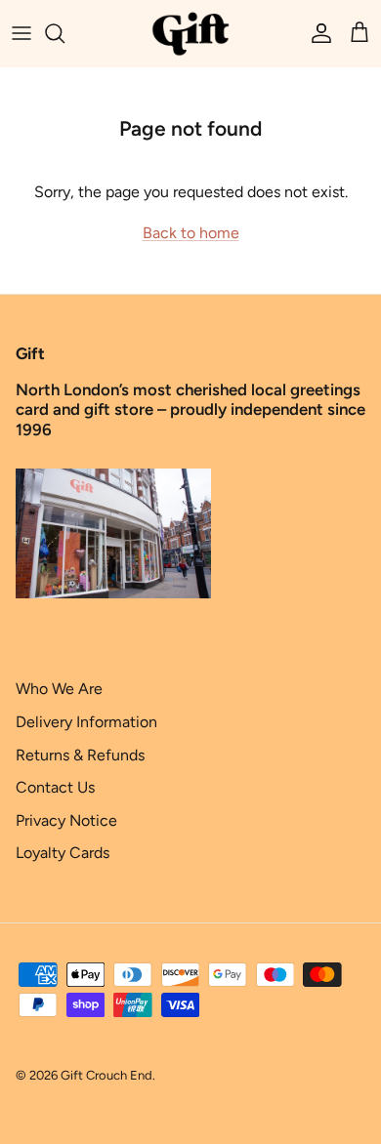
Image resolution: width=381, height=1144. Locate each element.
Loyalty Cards (62, 852)
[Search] (64, 33)
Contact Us (55, 787)
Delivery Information (86, 722)
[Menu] (21, 33)
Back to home (191, 233)
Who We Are (59, 688)
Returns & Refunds (80, 755)
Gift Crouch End (106, 1075)
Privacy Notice (66, 820)
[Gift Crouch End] (190, 33)
